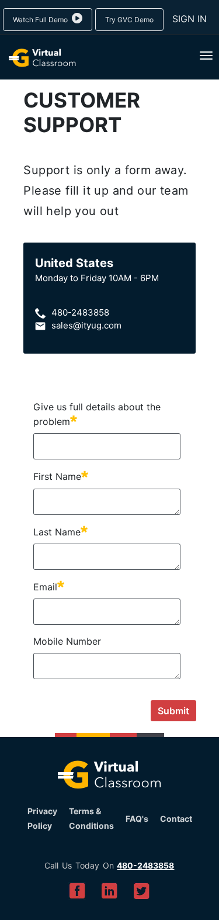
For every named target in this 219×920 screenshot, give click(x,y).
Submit (173, 711)
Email (48, 586)
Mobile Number (67, 641)
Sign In (189, 19)
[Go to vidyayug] (38, 58)
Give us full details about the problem (97, 414)
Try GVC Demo (129, 19)
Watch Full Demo (41, 19)
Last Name (60, 531)
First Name (60, 475)
